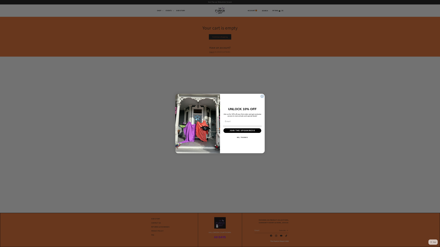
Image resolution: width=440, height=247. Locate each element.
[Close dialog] (262, 96)
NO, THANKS (242, 137)
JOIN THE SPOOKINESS (242, 131)
